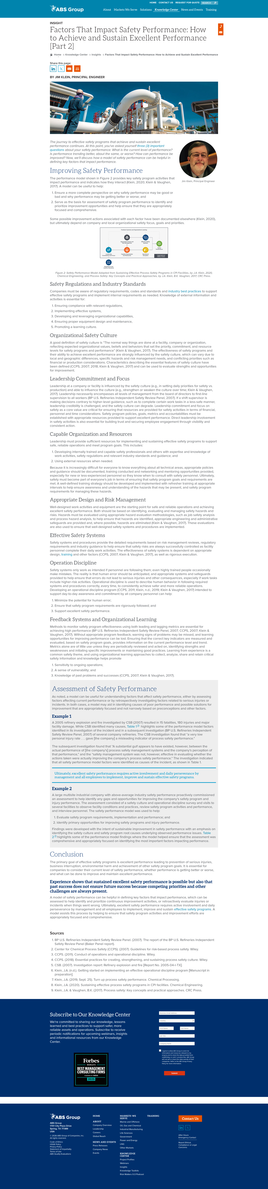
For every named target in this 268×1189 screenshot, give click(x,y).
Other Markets (127, 1147)
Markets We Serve (125, 9)
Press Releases (100, 1145)
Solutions (146, 9)
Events (96, 1153)
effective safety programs (192, 909)
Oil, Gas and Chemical (130, 1125)
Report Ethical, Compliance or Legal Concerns (187, 1145)
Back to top (258, 1092)
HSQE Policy (55, 1144)
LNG (122, 1144)
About (107, 9)
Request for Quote (187, 2)
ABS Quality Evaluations (60, 1154)
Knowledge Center (166, 9)
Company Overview (102, 1125)
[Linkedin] (181, 1127)
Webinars (124, 1163)
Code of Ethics (56, 1142)
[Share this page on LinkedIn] (53, 68)
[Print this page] (77, 68)
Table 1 (132, 726)
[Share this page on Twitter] (61, 68)
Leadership (98, 1129)
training (66, 554)
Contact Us (166, 2)
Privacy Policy (56, 1147)
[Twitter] (187, 1127)
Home (153, 2)
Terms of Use (55, 1151)
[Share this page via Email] (69, 68)
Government (126, 1136)
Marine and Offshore (130, 1122)
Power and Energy (128, 1140)
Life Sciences (126, 1133)
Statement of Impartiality (60, 1149)
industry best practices (184, 291)
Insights (96, 54)
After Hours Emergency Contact (187, 1136)
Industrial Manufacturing (131, 1129)
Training (211, 9)
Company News (100, 1149)
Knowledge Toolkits (129, 1170)
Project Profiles (127, 1159)
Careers (96, 1132)
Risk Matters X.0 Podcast (132, 1174)
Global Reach (99, 1136)
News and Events (192, 9)
